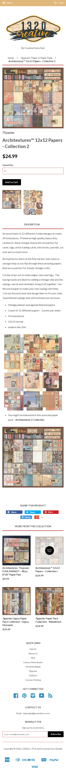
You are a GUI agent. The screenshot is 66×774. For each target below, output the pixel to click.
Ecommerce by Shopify (51, 748)
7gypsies (33, 671)
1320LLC (33, 675)
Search (33, 649)
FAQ (33, 658)
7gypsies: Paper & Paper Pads (36, 57)
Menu (9, 2)
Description (32, 224)
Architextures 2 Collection (29, 419)
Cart (61, 2)
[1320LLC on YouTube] (41, 696)
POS (34, 748)
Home (11, 57)
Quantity (7, 164)
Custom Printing (33, 680)
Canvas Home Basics (33, 662)
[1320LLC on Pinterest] (24, 696)
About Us (33, 653)
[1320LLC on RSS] (50, 696)
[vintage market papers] (33, 457)
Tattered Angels (33, 666)
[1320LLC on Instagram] (32, 696)
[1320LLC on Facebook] (15, 696)
